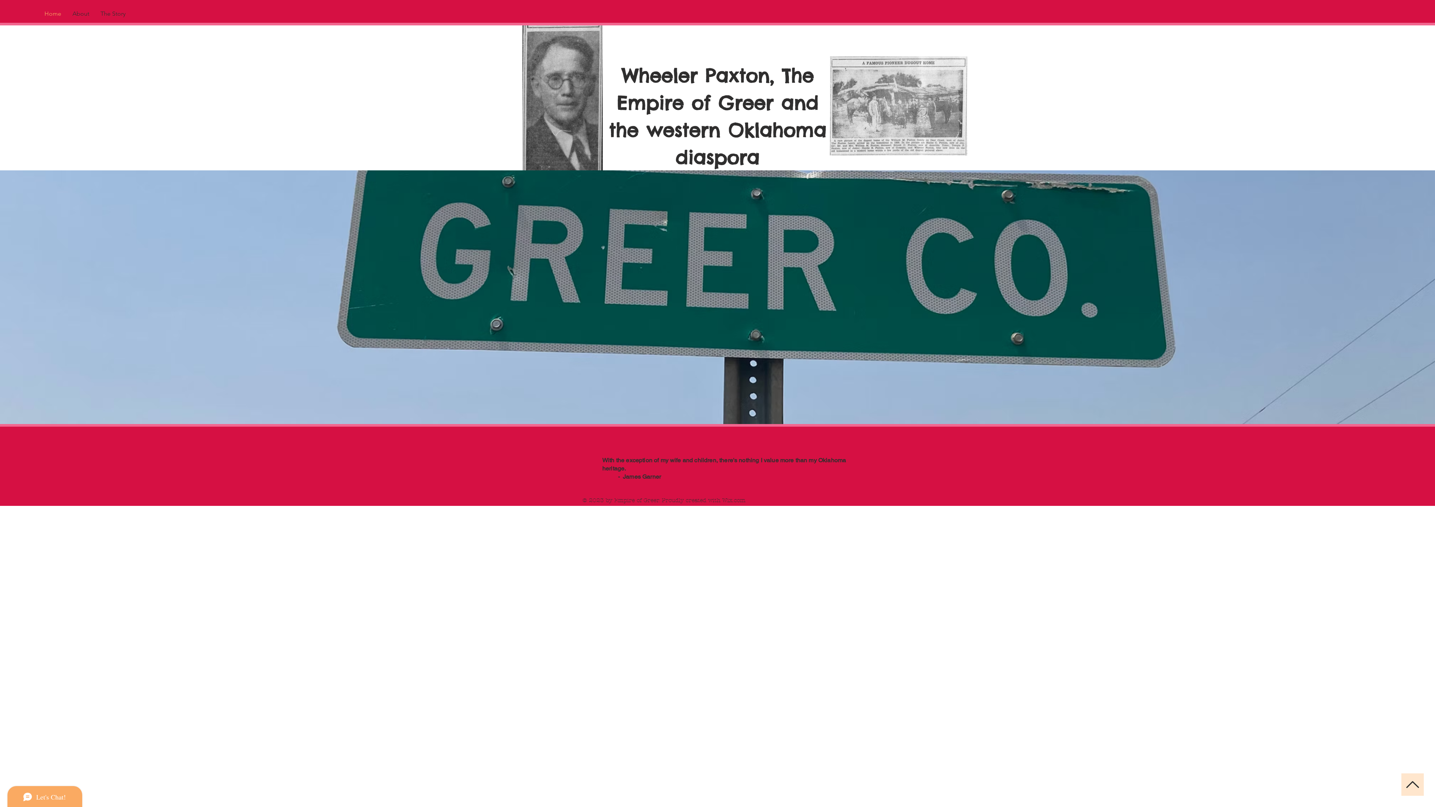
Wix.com (734, 500)
